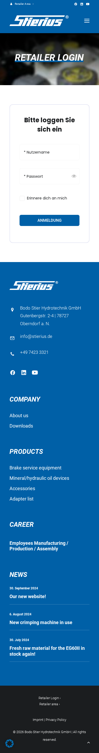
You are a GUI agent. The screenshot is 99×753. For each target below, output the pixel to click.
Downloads (21, 426)
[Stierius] (39, 20)
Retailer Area (23, 3)
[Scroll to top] (88, 742)
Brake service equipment (36, 468)
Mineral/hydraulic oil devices (39, 478)
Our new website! (28, 596)
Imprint (38, 720)
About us (19, 415)
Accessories (22, 488)
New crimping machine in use (41, 622)
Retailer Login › (50, 698)
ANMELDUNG (49, 220)
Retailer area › (49, 704)
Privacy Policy (56, 720)
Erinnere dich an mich (47, 198)
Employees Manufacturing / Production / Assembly (39, 546)
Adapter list (22, 499)
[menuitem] (22, 4)
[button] (76, 4)
